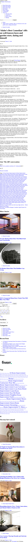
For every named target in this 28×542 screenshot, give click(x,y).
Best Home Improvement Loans (20, 174)
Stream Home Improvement (23, 412)
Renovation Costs (6, 7)
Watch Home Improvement (12, 201)
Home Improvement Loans (6, 185)
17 (0, 312)
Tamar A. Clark (8, 41)
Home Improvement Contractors (9, 180)
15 (7, 310)
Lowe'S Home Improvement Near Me (17, 196)
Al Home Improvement (20, 173)
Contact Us (7, 15)
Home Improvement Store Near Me (11, 189)
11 (2, 310)
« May (1, 316)
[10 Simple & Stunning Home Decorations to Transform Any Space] (10, 442)
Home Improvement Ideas (9, 385)
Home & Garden (6, 27)
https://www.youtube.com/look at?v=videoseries (10, 166)
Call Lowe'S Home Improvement (13, 176)
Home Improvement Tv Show (6, 192)
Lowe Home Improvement (16, 195)
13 (4, 310)
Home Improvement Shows (16, 399)
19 (3, 312)
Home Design (6, 10)
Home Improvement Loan (14, 182)
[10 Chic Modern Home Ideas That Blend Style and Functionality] (10, 233)
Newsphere (14, 541)
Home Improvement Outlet (16, 186)
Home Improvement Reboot (18, 397)
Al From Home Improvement (9, 173)
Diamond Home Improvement (12, 178)
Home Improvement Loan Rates (20, 184)
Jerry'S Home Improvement (18, 193)
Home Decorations (7, 6)
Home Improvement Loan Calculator (11, 183)
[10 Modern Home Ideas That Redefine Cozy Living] (10, 263)
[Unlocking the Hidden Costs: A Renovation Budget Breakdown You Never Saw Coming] (10, 471)
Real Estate (5, 9)
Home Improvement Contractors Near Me (11, 382)
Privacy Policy (8, 16)
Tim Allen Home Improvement (12, 200)
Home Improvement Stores (18, 190)
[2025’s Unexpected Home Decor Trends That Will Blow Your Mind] (10, 293)
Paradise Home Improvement (6, 197)
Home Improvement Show (15, 187)
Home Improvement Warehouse (20, 192)
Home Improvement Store (14, 189)
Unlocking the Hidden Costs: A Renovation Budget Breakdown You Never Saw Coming (14, 344)
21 (6, 312)
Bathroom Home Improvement (6, 174)
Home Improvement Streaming (9, 404)
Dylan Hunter (17, 60)
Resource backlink (4, 170)
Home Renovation (7, 5)
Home (11, 379)
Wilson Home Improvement (14, 202)
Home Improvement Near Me (18, 185)
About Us (5, 12)
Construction (5, 11)
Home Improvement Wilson (6, 193)
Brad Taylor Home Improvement (7, 175)
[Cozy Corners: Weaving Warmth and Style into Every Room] (10, 531)
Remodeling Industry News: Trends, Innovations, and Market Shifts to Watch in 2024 (14, 347)
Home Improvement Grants (15, 181)
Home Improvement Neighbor (10, 394)
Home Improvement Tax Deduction (18, 191)
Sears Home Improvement (11, 198)
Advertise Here (8, 13)
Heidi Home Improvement (11, 179)
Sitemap (7, 17)
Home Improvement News (8, 332)
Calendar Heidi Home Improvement (10, 375)
